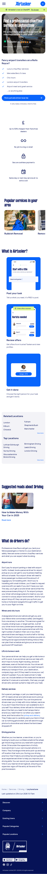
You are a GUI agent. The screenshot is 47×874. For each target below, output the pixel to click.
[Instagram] (8, 865)
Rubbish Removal (13, 233)
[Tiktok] (11, 865)
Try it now (35, 10)
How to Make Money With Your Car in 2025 (15, 514)
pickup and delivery (32, 715)
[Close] (44, 10)
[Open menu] (4, 4)
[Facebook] (4, 864)
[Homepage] (23, 4)
